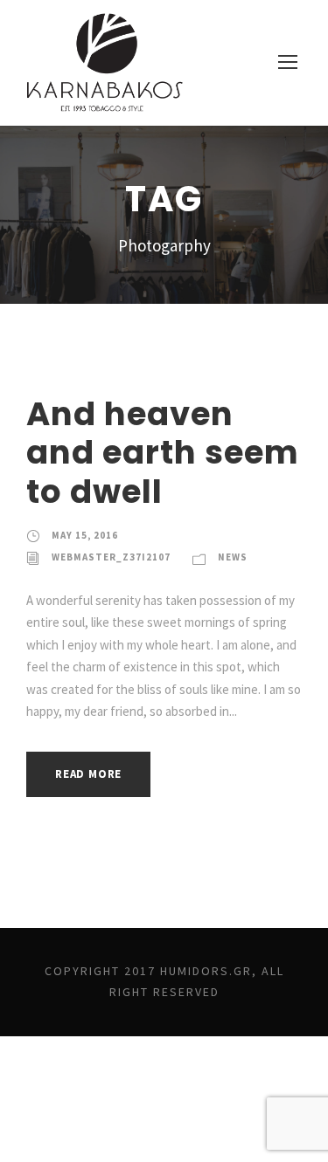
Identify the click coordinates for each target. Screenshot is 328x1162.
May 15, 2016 (85, 535)
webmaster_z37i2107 (111, 557)
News (233, 557)
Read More (88, 774)
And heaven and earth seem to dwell (162, 452)
